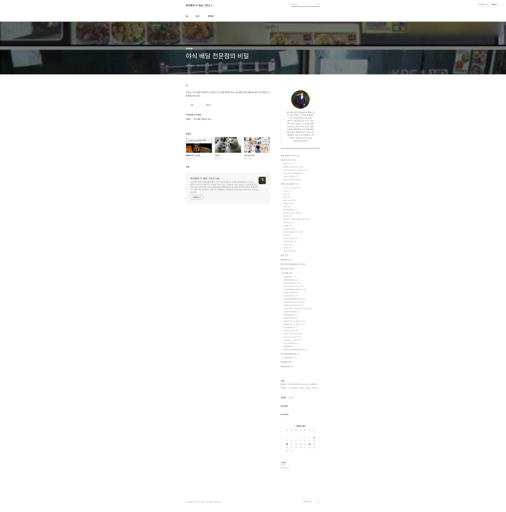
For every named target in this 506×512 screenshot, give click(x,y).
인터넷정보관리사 (292, 283)
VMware (288, 203)
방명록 (211, 16)
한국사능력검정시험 (290, 354)
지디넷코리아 (290, 241)
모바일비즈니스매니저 (293, 340)
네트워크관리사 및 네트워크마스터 (298, 308)
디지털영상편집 (291, 296)
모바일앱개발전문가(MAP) (295, 299)
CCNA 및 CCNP (291, 330)
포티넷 (288, 248)
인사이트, (295, 388)
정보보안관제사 (290, 315)
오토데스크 (289, 229)
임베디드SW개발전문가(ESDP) (296, 349)
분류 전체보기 (289, 155)
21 (309, 444)
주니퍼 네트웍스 (291, 238)
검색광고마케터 (291, 292)
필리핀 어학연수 (291, 176)
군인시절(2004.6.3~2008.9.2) (296, 170)
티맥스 (288, 244)
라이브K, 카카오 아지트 (293, 213)
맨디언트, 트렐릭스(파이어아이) (297, 219)
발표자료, (313, 384)
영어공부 (286, 259)
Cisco (287, 191)
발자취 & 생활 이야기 (293, 167)
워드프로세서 (290, 277)
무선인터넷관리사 (291, 343)
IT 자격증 (287, 273)
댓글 (187, 166)
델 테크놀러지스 (291, 210)
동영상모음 (287, 366)
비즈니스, (315, 388)
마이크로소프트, (294, 384)
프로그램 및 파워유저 (291, 264)
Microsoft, (305, 384)
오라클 (288, 225)
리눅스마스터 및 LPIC (293, 286)
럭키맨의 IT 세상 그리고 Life (200, 5)
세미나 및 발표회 (290, 184)
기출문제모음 (290, 357)
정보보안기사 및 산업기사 (294, 324)
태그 (198, 16)
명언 (284, 255)
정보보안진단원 (290, 318)
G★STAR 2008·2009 (292, 179)
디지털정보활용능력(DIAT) (295, 289)
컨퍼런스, (284, 388)
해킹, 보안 (287, 268)
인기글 (291, 397)
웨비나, (302, 388)
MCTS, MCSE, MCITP (293, 333)
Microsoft (290, 200)
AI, (290, 388)
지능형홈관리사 (290, 327)
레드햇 (288, 216)
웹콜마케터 (289, 346)
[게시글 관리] (199, 105)
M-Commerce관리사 (292, 337)
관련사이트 (307, 501)
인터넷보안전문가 (292, 311)
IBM (287, 197)
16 (287, 444)
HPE (286, 194)
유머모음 (286, 362)
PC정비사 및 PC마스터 (293, 305)
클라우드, (284, 384)
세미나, (308, 388)
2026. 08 (300, 426)
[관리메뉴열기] (501, 5)
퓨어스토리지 (290, 251)
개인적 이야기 (288, 160)
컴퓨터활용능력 (291, 280)
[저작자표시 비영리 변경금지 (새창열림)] (216, 105)
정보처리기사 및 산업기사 (294, 321)
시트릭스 (289, 222)
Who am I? (289, 163)
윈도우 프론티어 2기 (293, 232)
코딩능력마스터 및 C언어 (294, 302)
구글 (287, 206)
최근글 (283, 397)
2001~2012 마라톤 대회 (294, 173)
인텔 (287, 235)
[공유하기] (195, 105)
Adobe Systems (292, 187)
